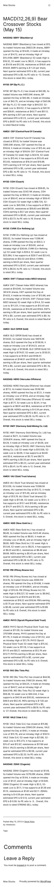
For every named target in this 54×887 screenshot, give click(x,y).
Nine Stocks (9, 5)
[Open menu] (49, 5)
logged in (21, 865)
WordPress (45, 881)
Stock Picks (29, 821)
